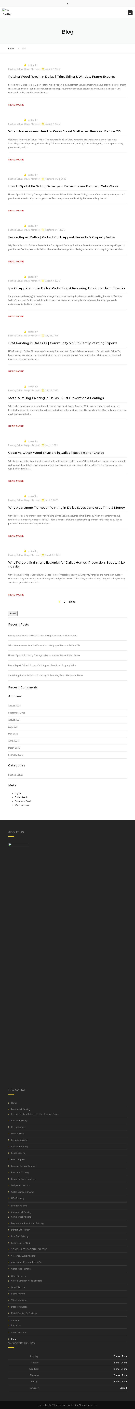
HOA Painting (17, 1198)
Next (72, 601)
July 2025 (13, 726)
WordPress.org (22, 804)
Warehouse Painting (21, 1268)
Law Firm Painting (19, 1236)
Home (11, 48)
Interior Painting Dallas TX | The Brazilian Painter (35, 1114)
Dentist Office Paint (20, 1229)
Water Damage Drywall (22, 1191)
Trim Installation (19, 1300)
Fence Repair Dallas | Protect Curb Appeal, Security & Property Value (42, 665)
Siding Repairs (18, 1293)
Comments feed (23, 801)
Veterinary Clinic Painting (23, 1255)
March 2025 (14, 747)
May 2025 (13, 733)
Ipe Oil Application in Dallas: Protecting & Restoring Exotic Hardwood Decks (45, 675)
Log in (18, 793)
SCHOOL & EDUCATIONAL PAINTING (29, 1249)
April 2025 (13, 740)
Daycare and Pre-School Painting (27, 1223)
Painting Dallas (15, 69)
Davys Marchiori (32, 69)
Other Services (18, 1276)
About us (15, 1320)
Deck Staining (17, 1133)
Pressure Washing (20, 1172)
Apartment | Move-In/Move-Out (26, 1262)
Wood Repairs (18, 1287)
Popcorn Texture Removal (24, 1165)
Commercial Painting (21, 1212)
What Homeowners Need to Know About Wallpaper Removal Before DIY (44, 645)
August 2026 (14, 705)
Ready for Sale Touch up (23, 1178)
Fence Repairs (18, 1159)
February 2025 (15, 754)
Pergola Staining (19, 1139)
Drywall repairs (18, 1126)
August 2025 (14, 719)
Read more (16, 104)
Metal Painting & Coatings (24, 1313)
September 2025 (16, 712)
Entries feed (21, 797)
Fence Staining (18, 1152)
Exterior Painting (19, 1205)
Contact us (16, 1325)
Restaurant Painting (20, 1242)
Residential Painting (20, 1109)
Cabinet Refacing (19, 1146)
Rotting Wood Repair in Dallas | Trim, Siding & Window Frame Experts (42, 635)
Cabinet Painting (19, 1120)
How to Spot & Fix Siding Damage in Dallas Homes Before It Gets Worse (44, 655)
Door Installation (19, 1306)
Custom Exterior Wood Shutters (26, 1280)
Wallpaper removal (20, 1185)
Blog (13, 1339)
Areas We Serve (19, 1332)
